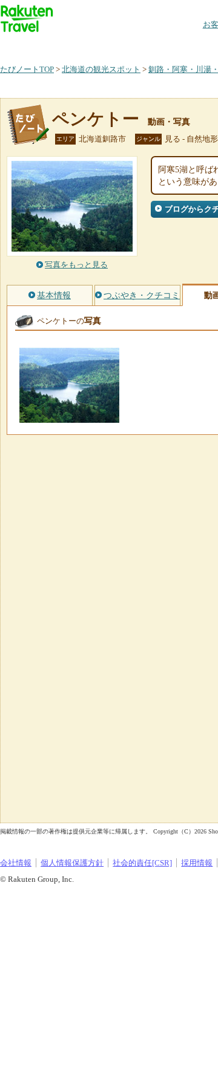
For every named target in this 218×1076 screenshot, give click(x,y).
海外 (92, 45)
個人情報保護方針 (72, 862)
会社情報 (15, 862)
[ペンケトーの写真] (69, 417)
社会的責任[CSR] (142, 862)
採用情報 (197, 862)
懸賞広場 (141, 45)
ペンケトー (95, 118)
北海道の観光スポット (101, 69)
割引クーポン (191, 45)
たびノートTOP (27, 69)
